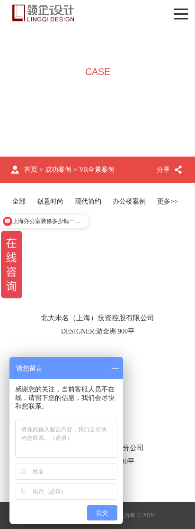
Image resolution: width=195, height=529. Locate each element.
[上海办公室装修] (43, 13)
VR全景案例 (97, 169)
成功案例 (58, 169)
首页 (30, 169)
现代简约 (88, 201)
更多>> (167, 201)
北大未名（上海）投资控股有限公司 (97, 318)
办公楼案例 (129, 201)
